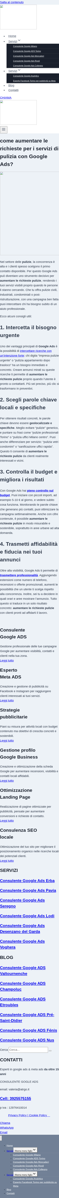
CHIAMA (5, 97)
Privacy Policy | (18, 1115)
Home (12, 36)
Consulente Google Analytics (26, 76)
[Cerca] (50, 1050)
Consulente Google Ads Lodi (27, 916)
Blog (11, 85)
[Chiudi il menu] (1, 1138)
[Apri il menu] (3, 129)
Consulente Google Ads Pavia (28, 890)
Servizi (10, 1151)
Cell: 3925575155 (15, 1098)
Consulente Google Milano (25, 46)
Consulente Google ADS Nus (27, 1040)
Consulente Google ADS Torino (27, 51)
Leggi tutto (7, 660)
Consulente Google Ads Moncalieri (28, 56)
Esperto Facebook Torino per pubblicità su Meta (34, 81)
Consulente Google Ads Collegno (28, 66)
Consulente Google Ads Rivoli (26, 61)
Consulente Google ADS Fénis (28, 1030)
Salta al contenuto (12, 2)
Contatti (13, 90)
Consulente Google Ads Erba (27, 880)
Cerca (4, 1049)
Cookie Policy (38, 1115)
